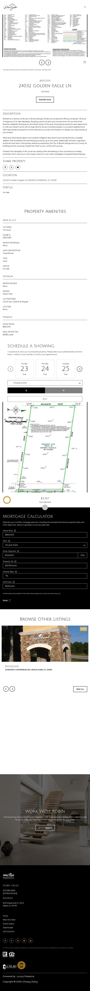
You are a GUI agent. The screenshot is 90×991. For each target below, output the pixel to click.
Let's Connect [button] (45, 828)
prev (42, 62)
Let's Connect (8, 931)
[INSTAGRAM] (11, 940)
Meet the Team (9, 920)
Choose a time (20, 383)
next (48, 62)
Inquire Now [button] (45, 100)
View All (80, 689)
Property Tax (8, 561)
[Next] (79, 369)
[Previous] (10, 369)
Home (5, 916)
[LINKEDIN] (17, 940)
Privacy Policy (30, 981)
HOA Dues (7, 582)
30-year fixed (11, 545)
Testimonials (8, 927)
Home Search (8, 923)
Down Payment (9, 551)
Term (5, 541)
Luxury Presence (25, 976)
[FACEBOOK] (5, 940)
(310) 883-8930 (9, 890)
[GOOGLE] (24, 940)
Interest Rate (8, 572)
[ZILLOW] (30, 940)
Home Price (8, 531)
